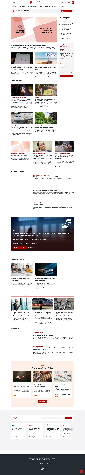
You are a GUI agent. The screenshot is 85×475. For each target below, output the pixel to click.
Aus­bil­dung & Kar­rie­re (19, 171)
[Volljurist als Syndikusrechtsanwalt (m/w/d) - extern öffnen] (72, 59)
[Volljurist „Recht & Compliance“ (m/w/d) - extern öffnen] (72, 72)
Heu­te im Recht (16, 80)
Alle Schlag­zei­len (65, 18)
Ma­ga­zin (14, 328)
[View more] (23, 80)
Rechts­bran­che (16, 260)
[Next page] (53, 443)
